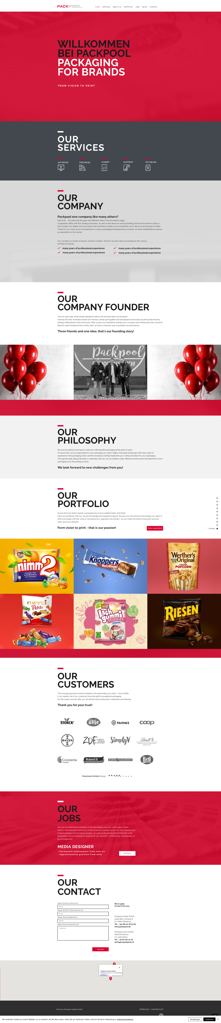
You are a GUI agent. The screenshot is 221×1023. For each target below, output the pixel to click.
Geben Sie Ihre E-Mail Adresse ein (70, 910)
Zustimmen (209, 1019)
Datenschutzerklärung (125, 1019)
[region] (67, 721)
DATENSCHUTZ (157, 1009)
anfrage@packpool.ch (124, 942)
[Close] (218, 1019)
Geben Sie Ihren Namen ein (67, 903)
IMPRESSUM (145, 1009)
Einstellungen (195, 1019)
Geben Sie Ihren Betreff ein (67, 917)
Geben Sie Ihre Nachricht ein (68, 924)
